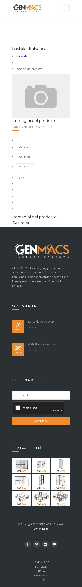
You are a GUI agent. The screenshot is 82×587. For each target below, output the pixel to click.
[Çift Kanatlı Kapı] (41, 465)
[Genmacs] (41, 8)
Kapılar (41, 571)
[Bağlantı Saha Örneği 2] (41, 498)
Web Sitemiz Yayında (41, 344)
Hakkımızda (41, 562)
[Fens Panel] (60, 465)
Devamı (32, 327)
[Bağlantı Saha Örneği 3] (60, 498)
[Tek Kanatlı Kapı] (60, 482)
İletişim (41, 579)
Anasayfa (22, 56)
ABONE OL (41, 421)
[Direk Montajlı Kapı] (41, 482)
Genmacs (25, 147)
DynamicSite (41, 528)
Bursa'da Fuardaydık (41, 321)
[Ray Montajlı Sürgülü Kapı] (21, 482)
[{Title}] (27, 544)
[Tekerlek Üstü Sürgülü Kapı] (21, 465)
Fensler (41, 566)
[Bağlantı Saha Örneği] (21, 498)
